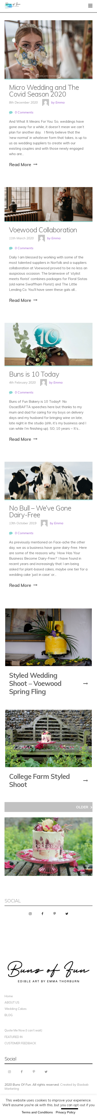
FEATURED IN (14, 1037)
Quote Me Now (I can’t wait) (23, 1030)
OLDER (82, 807)
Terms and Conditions (37, 1112)
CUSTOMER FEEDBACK (20, 1043)
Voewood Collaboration (43, 230)
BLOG (9, 1015)
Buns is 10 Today (34, 374)
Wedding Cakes (16, 1008)
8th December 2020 (23, 102)
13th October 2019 (22, 523)
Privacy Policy (65, 1112)
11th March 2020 (21, 238)
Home (9, 996)
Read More (20, 164)
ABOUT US (12, 1002)
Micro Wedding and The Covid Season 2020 (44, 90)
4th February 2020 (22, 382)
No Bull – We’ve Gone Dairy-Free (41, 511)
